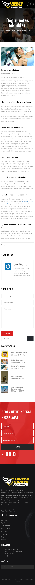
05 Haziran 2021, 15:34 (18, 362)
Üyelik (3, 523)
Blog (13, 30)
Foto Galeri (4, 531)
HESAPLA (17, 447)
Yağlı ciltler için (16, 376)
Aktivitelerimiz (5, 526)
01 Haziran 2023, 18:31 (8, 73)
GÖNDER (7, 333)
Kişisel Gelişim (5, 528)
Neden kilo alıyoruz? (17, 360)
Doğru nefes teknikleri (24, 30)
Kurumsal (4, 520)
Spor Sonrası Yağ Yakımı (19, 353)
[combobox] (17, 426)
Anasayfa (7, 30)
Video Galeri (5, 534)
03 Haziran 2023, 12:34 (18, 378)
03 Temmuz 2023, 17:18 (18, 391)
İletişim (3, 540)
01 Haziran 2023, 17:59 (18, 355)
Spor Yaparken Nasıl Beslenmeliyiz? (17, 388)
